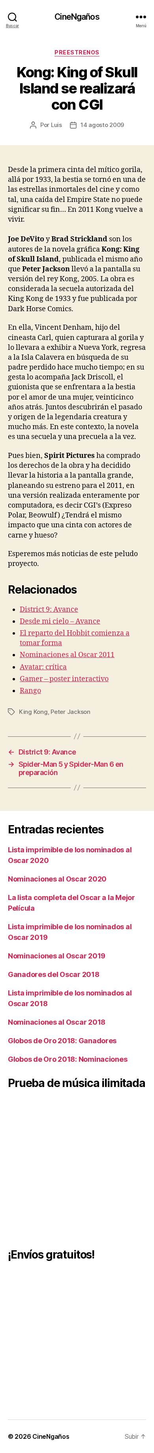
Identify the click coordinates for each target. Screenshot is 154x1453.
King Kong (33, 711)
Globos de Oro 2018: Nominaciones (67, 1059)
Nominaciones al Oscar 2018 (56, 1022)
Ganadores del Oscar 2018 (54, 974)
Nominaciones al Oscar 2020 (57, 879)
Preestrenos (77, 52)
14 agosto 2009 (102, 125)
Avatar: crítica (43, 667)
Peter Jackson (70, 711)
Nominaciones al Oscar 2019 (56, 956)
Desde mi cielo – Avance (60, 621)
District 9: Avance (49, 609)
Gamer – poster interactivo (64, 679)
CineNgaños (76, 17)
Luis (56, 125)
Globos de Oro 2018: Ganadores (62, 1041)
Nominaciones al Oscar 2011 (67, 654)
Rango (30, 690)
